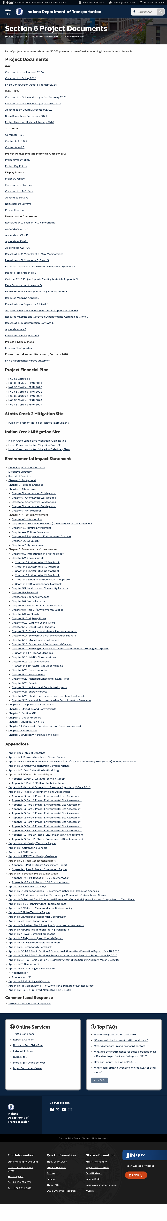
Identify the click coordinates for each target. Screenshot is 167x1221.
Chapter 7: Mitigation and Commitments (32, 709)
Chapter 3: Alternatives (22, 489)
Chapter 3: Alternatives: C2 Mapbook (34, 497)
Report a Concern (23, 1039)
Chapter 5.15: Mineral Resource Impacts (35, 640)
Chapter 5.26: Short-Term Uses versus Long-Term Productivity (49, 696)
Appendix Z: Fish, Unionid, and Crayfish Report (35, 938)
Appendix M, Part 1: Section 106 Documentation (40, 878)
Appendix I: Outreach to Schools (27, 848)
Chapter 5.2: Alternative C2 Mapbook (37, 566)
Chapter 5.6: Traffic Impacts (28, 601)
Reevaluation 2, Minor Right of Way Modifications (34, 254)
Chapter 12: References (22, 730)
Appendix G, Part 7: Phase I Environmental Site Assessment (47, 822)
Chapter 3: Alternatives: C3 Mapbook (34, 502)
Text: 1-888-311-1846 (19, 1188)
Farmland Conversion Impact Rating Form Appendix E (36, 291)
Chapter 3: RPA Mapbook (27, 510)
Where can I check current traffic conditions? (121, 1040)
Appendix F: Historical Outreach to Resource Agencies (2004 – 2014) (49, 787)
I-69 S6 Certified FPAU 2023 (25, 400)
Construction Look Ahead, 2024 (24, 72)
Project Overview (15, 178)
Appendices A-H (21, 972)
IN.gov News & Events (97, 1167)
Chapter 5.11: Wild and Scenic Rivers (33, 622)
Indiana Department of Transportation (63, 11)
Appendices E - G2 (16, 241)
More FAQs (100, 1080)
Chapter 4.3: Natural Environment (31, 527)
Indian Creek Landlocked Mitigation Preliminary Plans (39, 449)
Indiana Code (93, 1179)
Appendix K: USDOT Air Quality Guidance (32, 856)
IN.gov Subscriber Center (27, 1068)
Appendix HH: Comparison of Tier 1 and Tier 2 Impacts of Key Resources (51, 985)
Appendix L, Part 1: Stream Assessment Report (39, 865)
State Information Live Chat (23, 1161)
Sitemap (51, 1179)
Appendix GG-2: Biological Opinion (29, 981)
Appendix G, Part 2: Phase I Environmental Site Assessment (47, 800)
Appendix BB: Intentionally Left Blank (30, 947)
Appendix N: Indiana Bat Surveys (27, 886)
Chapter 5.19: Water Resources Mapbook (39, 666)
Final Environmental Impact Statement (27, 360)
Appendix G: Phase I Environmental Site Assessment (39, 791)
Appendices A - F (15, 329)
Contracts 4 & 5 (14, 147)
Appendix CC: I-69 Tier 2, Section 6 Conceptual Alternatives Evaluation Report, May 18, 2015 (64, 951)
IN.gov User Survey (57, 1161)
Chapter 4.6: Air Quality (25, 541)
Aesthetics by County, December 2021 (28, 109)
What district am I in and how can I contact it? (121, 1046)
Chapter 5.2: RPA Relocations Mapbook (38, 584)
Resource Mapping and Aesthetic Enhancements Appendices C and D (46, 316)
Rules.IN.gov (20, 1056)
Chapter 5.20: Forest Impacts (29, 670)
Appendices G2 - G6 (17, 247)
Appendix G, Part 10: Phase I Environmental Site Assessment (47, 834)
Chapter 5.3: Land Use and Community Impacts (40, 588)
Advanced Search (56, 1167)
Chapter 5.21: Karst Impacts (28, 674)
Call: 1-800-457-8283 (19, 1182)
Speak (135, 1174)
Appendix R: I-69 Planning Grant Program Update (37, 904)
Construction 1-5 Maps (19, 191)
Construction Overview (19, 185)
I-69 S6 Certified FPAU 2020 (25, 387)
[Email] (70, 1110)
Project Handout (15, 210)
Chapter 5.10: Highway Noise (29, 618)
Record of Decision (19, 476)
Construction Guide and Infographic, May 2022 (33, 103)
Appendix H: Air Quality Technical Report (32, 843)
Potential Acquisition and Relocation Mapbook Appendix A (40, 266)
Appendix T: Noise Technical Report (29, 912)
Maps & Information (96, 1161)
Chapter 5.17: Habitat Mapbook (34, 653)
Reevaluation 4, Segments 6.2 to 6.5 (26, 304)
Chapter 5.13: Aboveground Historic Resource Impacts (44, 631)
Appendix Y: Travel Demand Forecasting (31, 934)
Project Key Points (16, 166)
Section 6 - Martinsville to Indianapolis (39, 36)
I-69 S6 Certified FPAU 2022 (25, 396)
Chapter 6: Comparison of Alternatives (31, 704)
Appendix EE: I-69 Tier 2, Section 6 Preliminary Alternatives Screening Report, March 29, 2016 (63, 960)
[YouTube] (64, 1110)
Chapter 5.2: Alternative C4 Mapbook (37, 575)
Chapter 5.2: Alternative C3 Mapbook (37, 571)
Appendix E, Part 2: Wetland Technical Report (39, 783)
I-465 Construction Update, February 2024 (31, 84)
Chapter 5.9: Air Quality (25, 614)
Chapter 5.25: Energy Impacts (29, 691)
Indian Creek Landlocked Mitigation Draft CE (34, 445)
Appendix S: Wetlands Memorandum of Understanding (40, 908)
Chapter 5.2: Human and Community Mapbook (42, 579)
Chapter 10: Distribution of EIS (26, 722)
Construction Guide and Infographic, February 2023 (36, 97)
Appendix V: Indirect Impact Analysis (30, 921)
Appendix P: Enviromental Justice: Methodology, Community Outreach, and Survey (57, 895)
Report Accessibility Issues (139, 1165)
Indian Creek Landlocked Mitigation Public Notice (37, 440)
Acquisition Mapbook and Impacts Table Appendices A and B (41, 310)
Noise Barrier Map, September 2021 (26, 116)
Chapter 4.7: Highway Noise (28, 545)
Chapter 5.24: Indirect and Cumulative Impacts (39, 687)
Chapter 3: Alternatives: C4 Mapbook (34, 506)
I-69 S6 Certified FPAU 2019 (25, 383)
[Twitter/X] (58, 1110)
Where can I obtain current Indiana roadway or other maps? (125, 1070)
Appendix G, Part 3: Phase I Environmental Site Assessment (47, 804)
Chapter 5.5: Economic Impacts (30, 597)
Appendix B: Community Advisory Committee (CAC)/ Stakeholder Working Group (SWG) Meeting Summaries (72, 761)
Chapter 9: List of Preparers (24, 717)
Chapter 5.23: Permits (25, 683)
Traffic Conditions (24, 1034)
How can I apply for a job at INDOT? (115, 1062)
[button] (91, 2)
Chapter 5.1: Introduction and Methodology (38, 553)
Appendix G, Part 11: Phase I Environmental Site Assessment (47, 839)
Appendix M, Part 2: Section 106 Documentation (40, 882)
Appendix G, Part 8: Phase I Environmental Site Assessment (47, 826)
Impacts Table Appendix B (20, 272)
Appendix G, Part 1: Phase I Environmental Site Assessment (47, 796)
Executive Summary (20, 471)
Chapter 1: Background (22, 480)
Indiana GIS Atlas (23, 1051)
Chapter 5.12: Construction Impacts (33, 627)
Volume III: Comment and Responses (29, 1003)
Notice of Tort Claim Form (28, 1045)
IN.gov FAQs (53, 1184)
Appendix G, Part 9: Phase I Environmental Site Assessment (47, 830)
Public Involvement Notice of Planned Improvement (38, 422)
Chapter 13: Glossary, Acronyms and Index (33, 734)
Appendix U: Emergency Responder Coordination (37, 916)
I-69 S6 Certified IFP (20, 378)
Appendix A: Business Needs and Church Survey (36, 757)
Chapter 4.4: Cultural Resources (30, 532)
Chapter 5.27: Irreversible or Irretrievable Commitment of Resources (51, 700)
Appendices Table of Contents (26, 753)
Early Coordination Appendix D (23, 285)
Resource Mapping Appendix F (23, 298)
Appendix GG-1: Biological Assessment (31, 968)
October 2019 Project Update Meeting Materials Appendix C (41, 279)
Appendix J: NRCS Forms (22, 852)
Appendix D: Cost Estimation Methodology (34, 770)
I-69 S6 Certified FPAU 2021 (25, 391)
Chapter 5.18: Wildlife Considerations (34, 657)
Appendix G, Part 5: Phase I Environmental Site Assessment (47, 813)
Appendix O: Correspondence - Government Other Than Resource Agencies (53, 891)
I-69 (11, 36)
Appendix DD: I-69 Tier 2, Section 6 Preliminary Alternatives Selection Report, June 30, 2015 (62, 955)
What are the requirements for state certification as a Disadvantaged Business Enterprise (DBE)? (125, 1054)
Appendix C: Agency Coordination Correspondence (39, 765)
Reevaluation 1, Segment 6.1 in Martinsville (30, 222)
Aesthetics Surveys (16, 197)
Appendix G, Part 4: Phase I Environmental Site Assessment (47, 809)
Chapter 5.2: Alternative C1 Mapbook (37, 562)
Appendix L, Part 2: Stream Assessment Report (39, 869)
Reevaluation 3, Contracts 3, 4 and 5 (27, 260)
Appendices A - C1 (16, 229)
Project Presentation (17, 160)
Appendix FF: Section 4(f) (23, 964)
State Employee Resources (61, 1190)
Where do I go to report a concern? (115, 1034)
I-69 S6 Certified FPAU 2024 (25, 404)
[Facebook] (52, 1110)
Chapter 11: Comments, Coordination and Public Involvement (44, 726)
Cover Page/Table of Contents (26, 467)
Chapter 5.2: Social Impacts (28, 558)
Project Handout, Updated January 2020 (29, 122)
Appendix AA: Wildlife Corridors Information (34, 942)
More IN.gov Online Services (29, 1062)
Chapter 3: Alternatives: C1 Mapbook (34, 493)
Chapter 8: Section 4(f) (22, 713)
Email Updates (94, 1173)
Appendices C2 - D (16, 235)
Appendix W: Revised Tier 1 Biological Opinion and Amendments (46, 925)
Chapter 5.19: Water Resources (30, 661)
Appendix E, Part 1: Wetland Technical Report (38, 778)
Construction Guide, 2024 (20, 78)
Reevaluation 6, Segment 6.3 (22, 335)
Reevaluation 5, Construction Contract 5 (29, 323)
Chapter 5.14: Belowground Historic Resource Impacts (44, 635)
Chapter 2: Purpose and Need (26, 485)
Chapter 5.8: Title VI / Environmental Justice (37, 609)
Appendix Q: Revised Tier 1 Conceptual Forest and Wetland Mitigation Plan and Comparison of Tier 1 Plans (71, 899)
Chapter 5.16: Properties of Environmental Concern (42, 644)
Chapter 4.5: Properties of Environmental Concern (41, 536)
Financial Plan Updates (18, 348)
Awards (90, 1190)
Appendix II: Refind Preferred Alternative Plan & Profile (39, 990)
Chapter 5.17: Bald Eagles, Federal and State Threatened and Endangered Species (60, 648)
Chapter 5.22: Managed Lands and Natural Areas (40, 678)
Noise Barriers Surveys (18, 204)
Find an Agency (16, 1176)
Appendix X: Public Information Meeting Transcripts (38, 929)
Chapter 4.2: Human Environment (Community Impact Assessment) (52, 523)
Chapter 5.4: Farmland (25, 592)
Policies (51, 1173)
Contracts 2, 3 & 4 (16, 141)
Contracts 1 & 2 (14, 135)
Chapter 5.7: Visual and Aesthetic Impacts (37, 605)
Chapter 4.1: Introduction (27, 519)
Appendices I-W (21, 977)
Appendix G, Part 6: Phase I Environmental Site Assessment (47, 817)
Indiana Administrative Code (101, 1184)
